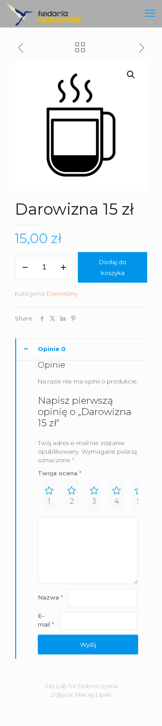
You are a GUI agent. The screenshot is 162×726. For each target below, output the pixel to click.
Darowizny (62, 293)
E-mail (46, 620)
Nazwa (50, 597)
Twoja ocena (59, 473)
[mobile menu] (150, 13)
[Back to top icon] (143, 707)
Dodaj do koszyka (112, 267)
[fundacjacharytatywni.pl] (44, 13)
